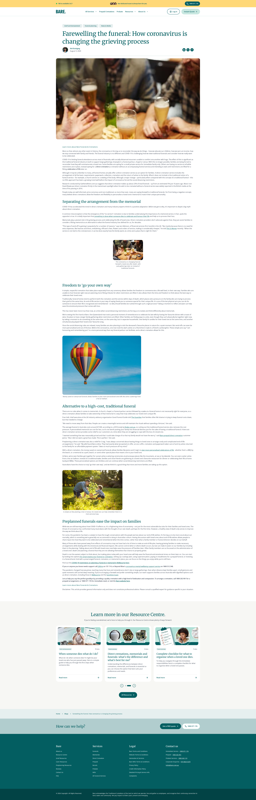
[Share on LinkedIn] (184, 49)
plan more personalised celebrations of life (158, 450)
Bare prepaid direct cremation (171, 435)
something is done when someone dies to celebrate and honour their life (121, 216)
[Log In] (173, 11)
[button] (91, 11)
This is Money (171, 228)
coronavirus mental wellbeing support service (143, 566)
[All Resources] (128, 695)
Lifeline (100, 566)
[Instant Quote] (190, 11)
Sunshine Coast (112, 575)
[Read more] (79, 654)
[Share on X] (188, 49)
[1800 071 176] (192, 4)
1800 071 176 (184, 751)
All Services (89, 11)
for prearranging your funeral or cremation (96, 557)
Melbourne (96, 575)
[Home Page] (61, 11)
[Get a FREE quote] (170, 726)
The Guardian (136, 417)
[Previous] (121, 685)
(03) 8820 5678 (185, 762)
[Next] (134, 685)
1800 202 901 (176, 755)
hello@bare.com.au (172, 765)
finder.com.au (129, 427)
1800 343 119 (182, 758)
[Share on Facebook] (192, 49)
